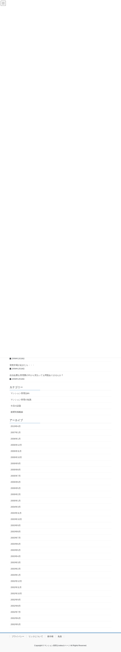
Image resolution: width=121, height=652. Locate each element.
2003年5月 (16, 550)
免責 (60, 636)
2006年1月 (16, 439)
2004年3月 (16, 507)
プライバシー (18, 636)
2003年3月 (16, 562)
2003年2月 (16, 569)
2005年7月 (16, 476)
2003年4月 (16, 556)
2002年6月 (16, 618)
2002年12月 (16, 581)
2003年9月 (16, 525)
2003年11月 (16, 513)
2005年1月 (16, 500)
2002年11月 (16, 587)
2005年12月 (16, 445)
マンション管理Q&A (20, 393)
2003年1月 (16, 575)
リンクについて (35, 636)
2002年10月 (16, 593)
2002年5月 (16, 624)
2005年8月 (16, 469)
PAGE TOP (115, 629)
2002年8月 (16, 606)
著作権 (50, 636)
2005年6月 (16, 482)
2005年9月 (16, 463)
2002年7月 (16, 612)
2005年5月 (16, 488)
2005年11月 (16, 451)
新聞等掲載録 (17, 412)
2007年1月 (16, 432)
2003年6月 (16, 544)
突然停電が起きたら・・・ (22, 365)
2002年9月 (16, 599)
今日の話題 (16, 406)
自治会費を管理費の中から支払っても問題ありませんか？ (36, 375)
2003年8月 (16, 531)
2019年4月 (16, 426)
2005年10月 (16, 457)
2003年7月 (16, 538)
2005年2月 (16, 494)
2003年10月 (16, 519)
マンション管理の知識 (21, 399)
